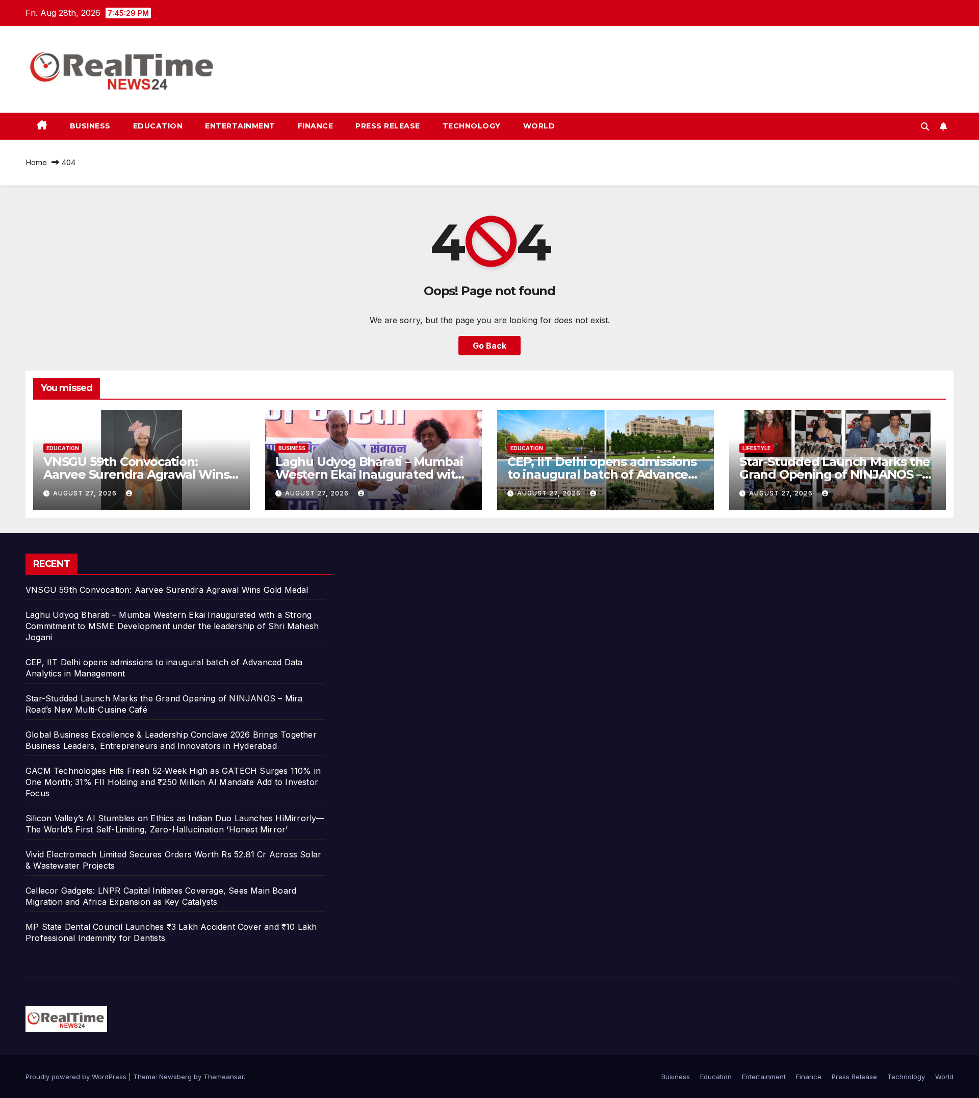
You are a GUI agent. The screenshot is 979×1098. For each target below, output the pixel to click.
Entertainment (240, 125)
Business (90, 125)
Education (158, 125)
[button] (925, 126)
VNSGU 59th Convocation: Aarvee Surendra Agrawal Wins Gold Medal (136, 474)
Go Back (489, 346)
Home (36, 162)
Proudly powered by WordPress (76, 1077)
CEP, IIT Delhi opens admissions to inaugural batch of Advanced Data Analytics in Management (602, 474)
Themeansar (223, 1077)
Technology (472, 125)
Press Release (387, 125)
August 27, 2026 (86, 493)
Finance (315, 125)
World (539, 125)
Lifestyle (756, 448)
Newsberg (175, 1077)
